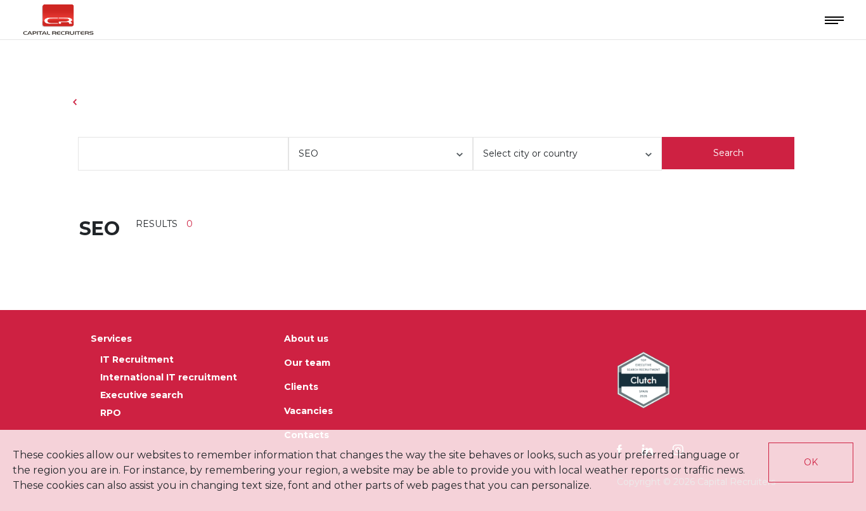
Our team (307, 362)
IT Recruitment (137, 359)
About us (306, 338)
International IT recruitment (168, 377)
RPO (110, 412)
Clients (301, 386)
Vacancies (308, 411)
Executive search (141, 395)
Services (111, 338)
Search (728, 152)
